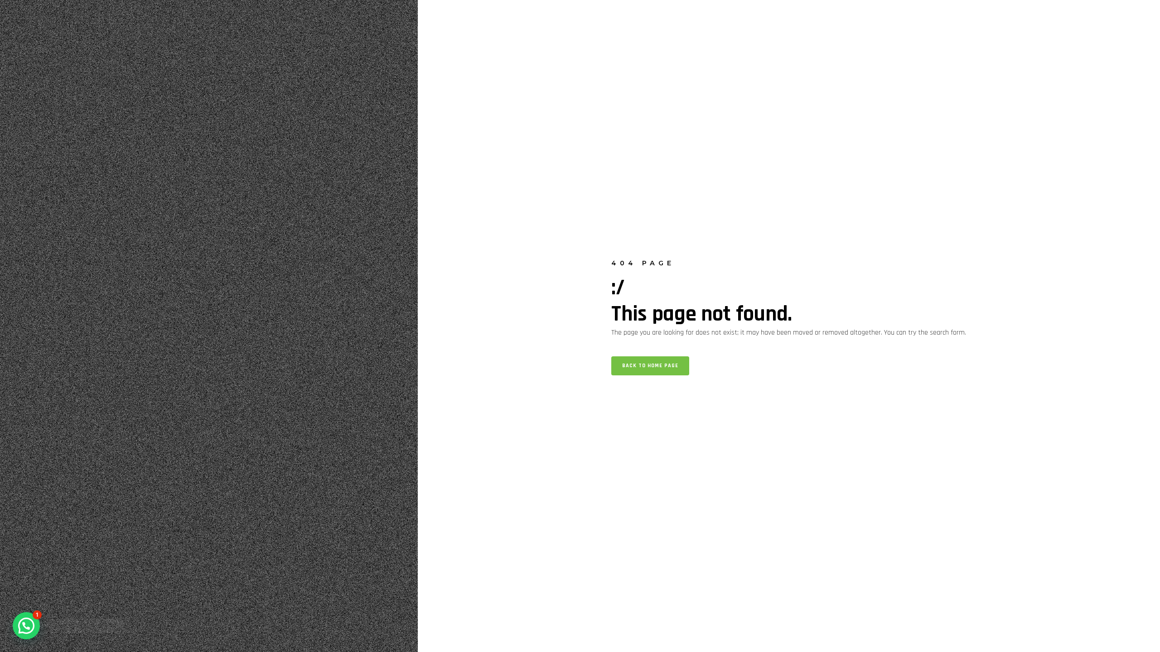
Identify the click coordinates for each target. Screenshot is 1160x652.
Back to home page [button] (650, 365)
